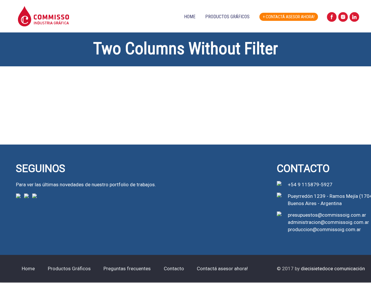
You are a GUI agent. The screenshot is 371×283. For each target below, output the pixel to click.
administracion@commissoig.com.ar (328, 222)
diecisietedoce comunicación (333, 268)
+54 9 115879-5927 (310, 184)
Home (189, 16)
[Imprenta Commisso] (43, 10)
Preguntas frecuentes (127, 268)
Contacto (174, 268)
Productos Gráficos (227, 16)
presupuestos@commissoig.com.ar (327, 215)
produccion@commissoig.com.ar (324, 229)
